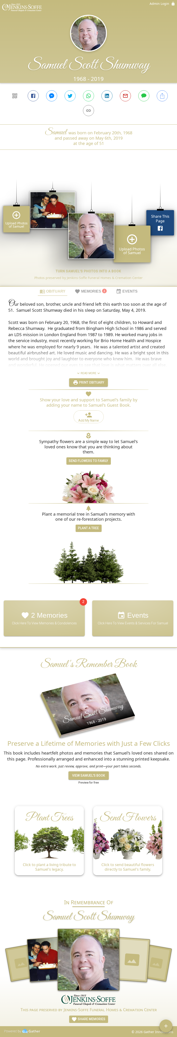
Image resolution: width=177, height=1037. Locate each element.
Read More (88, 373)
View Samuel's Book (88, 775)
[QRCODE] (14, 95)
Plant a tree (88, 528)
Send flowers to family (88, 461)
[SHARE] (162, 95)
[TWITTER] (70, 95)
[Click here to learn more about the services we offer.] (88, 1000)
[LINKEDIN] (106, 95)
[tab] (52, 291)
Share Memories (91, 1019)
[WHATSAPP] (88, 95)
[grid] (88, 225)
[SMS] (143, 95)
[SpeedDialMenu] (165, 1025)
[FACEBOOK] (33, 95)
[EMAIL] (125, 95)
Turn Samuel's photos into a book (88, 271)
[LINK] (88, 110)
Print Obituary (91, 382)
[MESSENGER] (51, 95)
